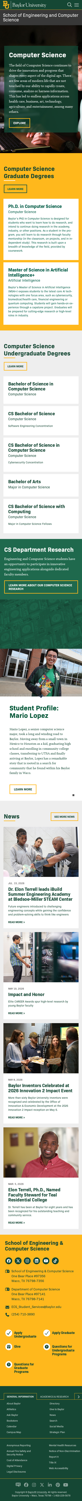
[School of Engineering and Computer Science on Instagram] (27, 1261)
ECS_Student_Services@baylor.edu (36, 1306)
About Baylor (14, 1403)
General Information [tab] (20, 1396)
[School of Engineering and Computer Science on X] (18, 1261)
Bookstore (12, 1420)
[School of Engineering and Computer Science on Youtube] (46, 1261)
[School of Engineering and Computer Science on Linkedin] (36, 1261)
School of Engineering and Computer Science (40, 17)
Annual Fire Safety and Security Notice (19, 1452)
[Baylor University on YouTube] (64, 1486)
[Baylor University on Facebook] (25, 1486)
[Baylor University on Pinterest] (57, 1486)
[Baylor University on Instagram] (33, 1486)
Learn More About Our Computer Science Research (40, 587)
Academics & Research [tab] (54, 1396)
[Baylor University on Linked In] (49, 1486)
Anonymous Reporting (19, 1445)
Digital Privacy (14, 1465)
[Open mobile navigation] (77, 6)
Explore (19, 123)
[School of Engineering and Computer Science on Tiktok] (55, 1261)
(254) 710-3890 (23, 1314)
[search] (67, 5)
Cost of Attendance (17, 1460)
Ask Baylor (12, 1414)
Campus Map (14, 1432)
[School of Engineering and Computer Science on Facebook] (9, 1261)
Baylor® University (37, 1492)
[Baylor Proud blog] (17, 1486)
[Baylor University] (24, 5)
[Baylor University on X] (41, 1486)
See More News (64, 816)
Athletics (11, 1409)
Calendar (12, 1426)
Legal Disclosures (16, 1471)
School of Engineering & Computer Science (34, 1245)
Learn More (15, 189)
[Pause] (73, 795)
